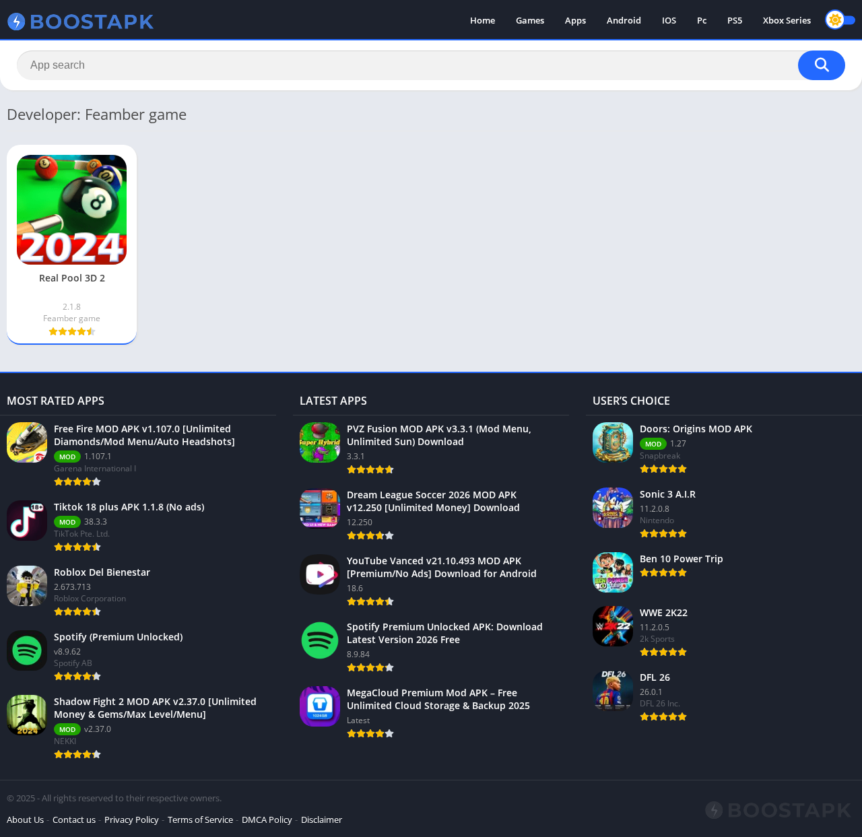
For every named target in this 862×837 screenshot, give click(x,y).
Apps (575, 20)
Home (482, 20)
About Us (25, 819)
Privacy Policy (131, 819)
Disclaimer (321, 819)
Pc (701, 20)
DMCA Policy (267, 819)
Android (624, 20)
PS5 (734, 20)
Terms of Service (200, 819)
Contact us (74, 819)
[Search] (821, 65)
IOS (669, 20)
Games (530, 20)
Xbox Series (787, 20)
